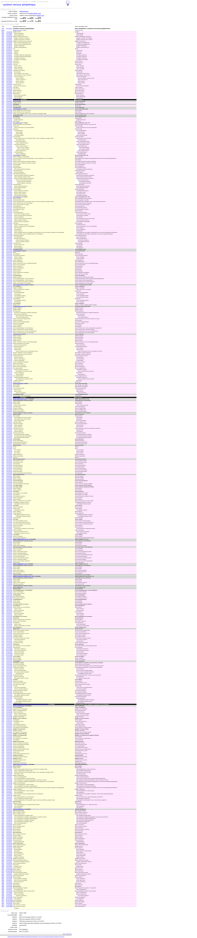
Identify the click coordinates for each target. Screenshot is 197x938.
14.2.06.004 (9, 580)
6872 (3, 901)
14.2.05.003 (9, 567)
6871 (3, 898)
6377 (3, 115)
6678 (3, 580)
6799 (3, 767)
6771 (3, 724)
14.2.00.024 (9, 65)
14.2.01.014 (9, 119)
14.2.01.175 (9, 369)
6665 (3, 560)
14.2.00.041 (9, 92)
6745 (3, 684)
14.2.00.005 (9, 36)
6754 (3, 698)
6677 (3, 579)
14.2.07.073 (9, 702)
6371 (3, 105)
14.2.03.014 (9, 465)
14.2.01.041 (9, 161)
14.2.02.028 (9, 439)
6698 (3, 611)
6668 (3, 565)
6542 (3, 371)
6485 (3, 281)
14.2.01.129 (9, 297)
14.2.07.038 (9, 645)
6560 (3, 398)
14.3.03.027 (9, 857)
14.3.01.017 (9, 730)
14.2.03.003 (9, 448)
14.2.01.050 (9, 175)
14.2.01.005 (9, 105)
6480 (3, 274)
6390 (3, 135)
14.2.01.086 (9, 230)
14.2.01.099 (9, 250)
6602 (3, 463)
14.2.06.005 (9, 582)
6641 (3, 523)
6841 (3, 854)
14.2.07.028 (9, 630)
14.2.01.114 (9, 274)
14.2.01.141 (9, 315)
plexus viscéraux (18, 809)
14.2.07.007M (9, 597)
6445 (3, 220)
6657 (3, 548)
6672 (3, 571)
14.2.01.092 (9, 240)
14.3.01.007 (9, 715)
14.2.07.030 (9, 633)
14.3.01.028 (9, 747)
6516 (3, 329)
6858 (3, 880)
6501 (3, 306)
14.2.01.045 (9, 167)
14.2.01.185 (9, 385)
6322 (3, 28)
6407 (3, 161)
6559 (3, 397)
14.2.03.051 (9, 522)
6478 (3, 270)
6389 (3, 133)
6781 (3, 739)
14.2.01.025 (9, 136)
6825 (3, 829)
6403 (3, 155)
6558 (3, 395)
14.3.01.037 (9, 761)
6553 (3, 388)
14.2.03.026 (9, 483)
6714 (3, 636)
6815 (3, 806)
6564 (3, 405)
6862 (3, 886)
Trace (39, 13)
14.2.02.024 (9, 432)
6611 (3, 477)
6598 (3, 457)
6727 (3, 656)
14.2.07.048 (9, 664)
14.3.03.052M (9, 900)
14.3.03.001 (9, 809)
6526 (3, 346)
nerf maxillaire (16, 155)
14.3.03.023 (9, 850)
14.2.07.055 (9, 675)
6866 (3, 892)
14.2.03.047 (9, 516)
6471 (3, 260)
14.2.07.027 (9, 628)
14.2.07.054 (9, 673)
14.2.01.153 (9, 334)
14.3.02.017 (9, 803)
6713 (3, 634)
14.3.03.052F (9, 897)
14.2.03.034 (9, 496)
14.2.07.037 (9, 644)
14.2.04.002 (9, 540)
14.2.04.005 (9, 545)
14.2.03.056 (9, 530)
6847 (3, 863)
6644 (3, 528)
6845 (3, 860)
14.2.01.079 (9, 220)
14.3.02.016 (9, 801)
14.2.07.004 (9, 591)
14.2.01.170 (9, 361)
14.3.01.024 (9, 741)
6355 (3, 81)
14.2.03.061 (9, 537)
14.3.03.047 (9, 889)
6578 (3, 426)
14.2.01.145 (9, 321)
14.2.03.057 (9, 531)
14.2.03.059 (9, 534)
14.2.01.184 (9, 383)
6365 (3, 96)
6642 (3, 525)
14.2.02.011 (9, 412)
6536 (3, 361)
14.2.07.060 (9, 682)
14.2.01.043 (9, 164)
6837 (3, 847)
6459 (3, 241)
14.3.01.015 (9, 727)
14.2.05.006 (9, 571)
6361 (3, 90)
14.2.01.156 (9, 338)
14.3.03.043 (9, 883)
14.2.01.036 (9, 153)
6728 (3, 658)
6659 (3, 551)
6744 (3, 682)
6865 (3, 891)
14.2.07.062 (9, 685)
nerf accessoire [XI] (18, 383)
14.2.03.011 (9, 460)
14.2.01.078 (9, 218)
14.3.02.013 (9, 792)
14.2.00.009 (9, 42)
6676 (3, 577)
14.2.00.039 (9, 88)
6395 (3, 142)
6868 (3, 895)
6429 (3, 195)
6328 (3, 39)
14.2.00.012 (9, 47)
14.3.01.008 (9, 716)
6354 (3, 79)
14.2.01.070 (9, 206)
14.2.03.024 (9, 480)
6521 (3, 337)
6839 (3, 850)
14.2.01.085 (9, 229)
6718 (3, 642)
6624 (3, 497)
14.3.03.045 (9, 886)
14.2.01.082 (9, 224)
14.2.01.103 (9, 257)
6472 (3, 261)
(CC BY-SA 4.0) (61, 936)
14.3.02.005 (9, 773)
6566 (3, 408)
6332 (3, 45)
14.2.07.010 (9, 602)
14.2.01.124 (9, 289)
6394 (3, 141)
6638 (3, 519)
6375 (3, 112)
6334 (3, 48)
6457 (3, 238)
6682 (3, 587)
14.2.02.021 (9, 428)
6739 (3, 675)
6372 (3, 107)
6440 (3, 212)
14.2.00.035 (9, 82)
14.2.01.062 (9, 193)
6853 (3, 872)
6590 (3, 445)
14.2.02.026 (9, 436)
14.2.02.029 (9, 440)
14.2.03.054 (9, 527)
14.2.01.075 (9, 213)
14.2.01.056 (9, 184)
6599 (3, 459)
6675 (3, 576)
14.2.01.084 (9, 227)
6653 (3, 542)
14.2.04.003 (9, 542)
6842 (3, 855)
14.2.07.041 (9, 651)
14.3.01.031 (9, 752)
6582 (3, 432)
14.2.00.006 (9, 38)
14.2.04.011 (9, 554)
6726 (3, 655)
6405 (3, 158)
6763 (3, 712)
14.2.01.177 (9, 372)
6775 (3, 730)
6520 (3, 335)
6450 (3, 227)
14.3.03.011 (9, 832)
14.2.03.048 (9, 517)
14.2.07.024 (9, 624)
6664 (3, 559)
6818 (3, 810)
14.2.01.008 (9, 110)
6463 (3, 247)
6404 (3, 156)
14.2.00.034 (9, 81)
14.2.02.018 (9, 423)
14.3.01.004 (9, 710)
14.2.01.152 (9, 332)
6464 (3, 249)
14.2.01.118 (9, 280)
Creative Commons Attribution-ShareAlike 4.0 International (48, 936)
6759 (3, 705)
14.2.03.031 (9, 491)
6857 (3, 878)
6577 (3, 425)
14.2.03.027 (9, 485)
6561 (3, 400)
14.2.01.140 (9, 314)
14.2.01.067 (9, 201)
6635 (3, 514)
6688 (3, 596)
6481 (3, 275)
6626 (3, 500)
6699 (3, 613)
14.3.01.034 (9, 756)
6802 (3, 775)
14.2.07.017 (9, 613)
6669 (3, 567)
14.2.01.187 (9, 388)
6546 (3, 377)
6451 (3, 229)
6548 (3, 380)
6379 (3, 118)
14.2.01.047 (9, 170)
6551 (3, 385)
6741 (3, 678)
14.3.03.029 (9, 860)
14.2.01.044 (9, 166)
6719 (3, 644)
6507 (3, 315)
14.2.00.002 (9, 31)
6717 (3, 641)
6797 (3, 764)
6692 (3, 602)
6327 (3, 38)
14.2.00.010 (9, 44)
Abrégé (31, 13)
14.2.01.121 (9, 284)
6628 (3, 503)
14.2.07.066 (9, 692)
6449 (3, 226)
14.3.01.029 (9, 749)
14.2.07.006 (9, 594)
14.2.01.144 (9, 320)
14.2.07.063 (9, 687)
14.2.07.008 (9, 599)
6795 (3, 761)
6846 (3, 861)
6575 (3, 422)
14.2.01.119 (9, 281)
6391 (3, 136)
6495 (3, 297)
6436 (3, 206)
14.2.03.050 (9, 520)
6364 (3, 95)
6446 (3, 221)
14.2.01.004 (9, 104)
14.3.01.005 (9, 712)
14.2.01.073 (9, 210)
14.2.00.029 (9, 73)
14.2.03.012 (9, 462)
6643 (3, 527)
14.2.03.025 (9, 482)
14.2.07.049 (9, 665)
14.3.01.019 (9, 733)
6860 (3, 883)
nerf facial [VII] (16, 250)
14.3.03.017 (9, 841)
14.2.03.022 (9, 477)
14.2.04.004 (9, 543)
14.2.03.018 (9, 471)
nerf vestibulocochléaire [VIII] (20, 284)
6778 (3, 735)
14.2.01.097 (9, 247)
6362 (3, 92)
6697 (3, 610)
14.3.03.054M (9, 901)
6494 (3, 295)
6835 (3, 844)
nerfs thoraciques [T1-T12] (21, 539)
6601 (3, 462)
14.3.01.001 (9, 705)
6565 (3, 406)
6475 (3, 266)
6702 (3, 618)
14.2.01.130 (9, 298)
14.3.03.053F (9, 898)
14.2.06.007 (9, 585)
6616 (3, 485)
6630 (3, 506)
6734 (3, 667)
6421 (3, 183)
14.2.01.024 (9, 135)
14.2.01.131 (9, 300)
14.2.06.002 (9, 577)
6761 (3, 709)
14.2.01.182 (9, 380)
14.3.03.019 (9, 844)
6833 (3, 841)
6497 (3, 300)
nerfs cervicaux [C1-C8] (20, 398)
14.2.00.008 (9, 41)
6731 (3, 662)
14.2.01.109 (9, 266)
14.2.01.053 (9, 179)
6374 (3, 110)
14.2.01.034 (9, 150)
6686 (3, 593)
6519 (3, 334)
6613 (3, 480)
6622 (3, 494)
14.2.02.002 (9, 398)
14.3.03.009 (9, 829)
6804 (3, 779)
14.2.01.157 (9, 340)
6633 (3, 511)
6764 (3, 713)
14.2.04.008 (9, 550)
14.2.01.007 (9, 109)
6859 (3, 881)
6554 (3, 389)
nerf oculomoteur (17, 109)
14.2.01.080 (9, 221)
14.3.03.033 (9, 866)
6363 (3, 93)
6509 (3, 318)
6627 (3, 502)
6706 (3, 624)
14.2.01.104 (9, 258)
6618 (3, 488)
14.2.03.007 (9, 454)
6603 (3, 465)
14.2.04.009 (9, 551)
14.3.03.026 (9, 855)
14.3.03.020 (9, 846)
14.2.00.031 (9, 76)
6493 (3, 294)
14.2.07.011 (9, 604)
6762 (3, 710)
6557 (3, 394)
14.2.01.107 (9, 263)
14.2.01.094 (9, 243)
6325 (3, 34)
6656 (3, 547)
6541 (3, 369)
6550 (3, 383)
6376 (3, 113)
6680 (3, 584)
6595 (3, 452)
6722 (3, 648)
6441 (3, 213)
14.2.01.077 (9, 216)
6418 (3, 178)
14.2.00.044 (9, 96)
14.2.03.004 (9, 449)
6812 (3, 801)
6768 (3, 719)
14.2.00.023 (9, 64)
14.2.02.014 (9, 417)
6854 (3, 874)
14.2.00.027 (9, 70)
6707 (3, 625)
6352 (3, 76)
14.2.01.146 (9, 323)
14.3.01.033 (9, 755)
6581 (3, 431)
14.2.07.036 (9, 642)
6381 (3, 121)
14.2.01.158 (9, 343)
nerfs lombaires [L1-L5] (20, 564)
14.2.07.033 (9, 638)
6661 (3, 554)
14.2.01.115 (9, 275)
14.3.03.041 (9, 880)
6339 (3, 56)
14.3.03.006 (9, 824)
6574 (3, 420)
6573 (3, 419)
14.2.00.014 (9, 50)
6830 (3, 837)
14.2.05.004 (9, 568)
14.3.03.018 (9, 843)
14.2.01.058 (9, 187)
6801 (3, 773)
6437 (3, 207)
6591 (3, 446)
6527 (3, 348)
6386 (3, 129)
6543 (3, 372)
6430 (3, 196)
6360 (3, 88)
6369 (3, 102)
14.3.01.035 (9, 758)
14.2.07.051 (9, 668)
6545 (3, 375)
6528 (3, 349)
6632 (3, 510)
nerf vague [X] (16, 334)
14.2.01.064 (9, 196)
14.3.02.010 (9, 786)
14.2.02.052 (9, 408)
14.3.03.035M (9, 870)
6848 (3, 864)
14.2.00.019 (9, 58)
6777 (3, 733)
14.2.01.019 (9, 127)
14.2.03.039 (9, 503)
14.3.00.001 (9, 704)
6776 (3, 732)
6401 (3, 152)
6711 (3, 631)
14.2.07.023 (9, 622)
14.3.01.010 (9, 719)
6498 (3, 301)
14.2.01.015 (9, 121)
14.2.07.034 (9, 639)
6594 (3, 451)
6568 (3, 411)
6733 (3, 665)
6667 (3, 564)
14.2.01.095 (9, 244)
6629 (3, 505)
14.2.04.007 (9, 548)
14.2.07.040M (9, 650)
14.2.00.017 (9, 55)
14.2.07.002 (9, 588)
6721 (3, 647)
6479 (3, 272)
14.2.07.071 (9, 699)
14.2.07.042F (9, 653)
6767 (3, 718)
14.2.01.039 (9, 158)
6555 (3, 391)
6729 (3, 659)
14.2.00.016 (9, 53)
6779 (3, 736)
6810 (3, 795)
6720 (3, 645)
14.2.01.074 (9, 212)
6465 (3, 250)
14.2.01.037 (9, 155)
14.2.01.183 (9, 382)
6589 (3, 443)
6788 (3, 750)
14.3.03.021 (9, 847)
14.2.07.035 (9, 641)
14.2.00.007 (9, 39)
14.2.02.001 (9, 397)
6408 (3, 162)
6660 (3, 553)
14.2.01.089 (9, 235)
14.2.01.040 (9, 159)
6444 (3, 218)
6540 (3, 368)
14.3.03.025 (9, 854)
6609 (3, 474)
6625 (3, 499)
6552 (3, 386)
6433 (3, 201)
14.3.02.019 (9, 806)
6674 (3, 574)
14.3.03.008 (9, 827)
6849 (3, 866)
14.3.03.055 (9, 903)
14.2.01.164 (9, 352)
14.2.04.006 (9, 547)
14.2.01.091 (9, 238)
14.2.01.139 (9, 312)
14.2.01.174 (9, 368)
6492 (3, 292)
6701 (3, 616)
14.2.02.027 (9, 437)
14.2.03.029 (9, 488)
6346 (3, 67)
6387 (3, 130)
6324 (3, 33)
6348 (3, 70)
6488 (3, 286)
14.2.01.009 (9, 112)
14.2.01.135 (9, 306)
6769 (3, 721)
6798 (3, 766)
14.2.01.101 (9, 254)
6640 (3, 522)
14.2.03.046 (9, 514)
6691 (3, 601)
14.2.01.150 (9, 329)
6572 (3, 417)
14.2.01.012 (9, 116)
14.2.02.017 (9, 422)
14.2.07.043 (9, 656)
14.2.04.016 (9, 562)
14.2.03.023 (9, 479)
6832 (3, 840)
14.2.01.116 (9, 277)
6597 (3, 456)
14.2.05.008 (9, 574)
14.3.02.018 (9, 804)
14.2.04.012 (9, 556)
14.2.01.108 (9, 264)
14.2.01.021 (9, 130)
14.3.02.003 (9, 767)
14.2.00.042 (9, 93)
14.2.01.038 (9, 156)
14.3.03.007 (9, 826)
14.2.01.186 (9, 386)
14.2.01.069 (9, 204)
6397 (3, 146)
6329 (3, 41)
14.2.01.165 (9, 354)
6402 (3, 153)
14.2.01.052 (9, 178)
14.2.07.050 (9, 667)
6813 (3, 803)
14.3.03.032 (9, 864)
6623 (3, 496)
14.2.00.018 (9, 56)
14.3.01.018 (9, 732)
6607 (3, 471)
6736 (3, 670)
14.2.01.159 (9, 345)
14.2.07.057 (9, 678)
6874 (3, 904)
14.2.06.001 (9, 576)
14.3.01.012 (9, 722)
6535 (3, 360)
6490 (3, 289)
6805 (3, 783)
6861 (3, 884)
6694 (3, 605)
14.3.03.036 (9, 872)
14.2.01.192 (9, 395)
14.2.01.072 (9, 209)
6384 (3, 125)
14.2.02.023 (9, 431)
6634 (3, 513)
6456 (3, 237)
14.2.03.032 (9, 493)
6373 (3, 109)
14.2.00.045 (9, 98)
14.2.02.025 (9, 434)
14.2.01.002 (9, 101)
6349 (3, 71)
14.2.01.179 (9, 375)
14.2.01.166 (9, 355)
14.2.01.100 (9, 252)
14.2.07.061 (9, 684)
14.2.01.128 (9, 295)
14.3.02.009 (9, 783)
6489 (3, 287)
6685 (3, 591)
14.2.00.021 (9, 61)
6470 (3, 258)
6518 (3, 332)
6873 (3, 903)
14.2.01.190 (9, 392)
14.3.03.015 (9, 838)
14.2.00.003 (9, 33)
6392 (3, 138)
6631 (3, 508)
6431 (3, 198)
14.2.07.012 (9, 605)
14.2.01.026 (9, 138)
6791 (3, 755)
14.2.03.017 (9, 469)
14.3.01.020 (9, 735)
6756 (3, 701)
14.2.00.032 (9, 78)
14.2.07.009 (9, 601)
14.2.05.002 (9, 565)
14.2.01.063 (9, 195)
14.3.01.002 (9, 707)
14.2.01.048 (9, 172)
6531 (3, 354)
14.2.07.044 (9, 658)
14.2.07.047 (9, 662)
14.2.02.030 (9, 442)
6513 (3, 324)
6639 (3, 520)
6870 (3, 900)
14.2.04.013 (9, 557)
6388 (3, 132)
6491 (3, 291)
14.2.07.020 (9, 618)
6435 (3, 204)
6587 (3, 440)
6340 (3, 58)
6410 (3, 166)
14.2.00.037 (9, 85)
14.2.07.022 (9, 621)
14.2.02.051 (9, 406)
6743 (3, 681)
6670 (3, 568)
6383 (3, 124)
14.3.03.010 (9, 830)
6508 (3, 317)
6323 (3, 31)
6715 (3, 638)
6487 (3, 284)
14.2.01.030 (9, 144)
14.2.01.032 (9, 147)
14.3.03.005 (9, 820)
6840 (3, 852)
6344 (3, 64)
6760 (3, 707)
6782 (3, 741)
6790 (3, 753)
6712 (3, 633)
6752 (3, 695)
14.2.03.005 (9, 451)
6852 (3, 870)
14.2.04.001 (9, 539)
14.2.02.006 (9, 405)
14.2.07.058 (9, 679)
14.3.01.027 (9, 746)
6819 (3, 812)
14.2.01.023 (9, 133)
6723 (3, 650)
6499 (3, 303)
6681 (3, 585)
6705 (3, 622)
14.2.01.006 (9, 107)
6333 (3, 47)
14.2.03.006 (9, 452)
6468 (3, 255)
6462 (3, 246)
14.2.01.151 (9, 331)
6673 (3, 573)
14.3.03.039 (9, 877)
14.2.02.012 (9, 414)
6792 (3, 756)
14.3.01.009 (9, 718)
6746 (3, 685)
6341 (3, 59)
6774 (3, 729)
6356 (3, 82)
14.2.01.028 (9, 141)
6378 (3, 116)
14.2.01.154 (9, 335)
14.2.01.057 (9, 186)
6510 (3, 320)
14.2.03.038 (9, 502)
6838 (3, 849)
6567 (3, 409)
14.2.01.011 (9, 115)
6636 (3, 516)
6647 (3, 533)
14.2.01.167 (9, 357)
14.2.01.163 (9, 351)
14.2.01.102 (9, 255)
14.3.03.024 (9, 852)
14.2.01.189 (9, 391)
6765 (3, 715)
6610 (3, 476)
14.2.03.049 (9, 519)
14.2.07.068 (9, 695)
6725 (3, 653)
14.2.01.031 (9, 146)
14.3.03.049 (9, 892)
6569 (3, 412)
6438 (3, 209)
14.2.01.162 (9, 349)
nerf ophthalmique (17, 122)
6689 (3, 597)
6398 (3, 147)
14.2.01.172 (9, 365)
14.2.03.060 (9, 536)
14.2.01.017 (9, 124)
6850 (3, 867)
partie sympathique (18, 705)
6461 (3, 244)
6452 (3, 230)
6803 (3, 776)
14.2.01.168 (9, 358)
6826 (3, 830)
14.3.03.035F (9, 869)
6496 (3, 298)
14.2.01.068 (9, 203)
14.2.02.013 (9, 415)
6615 (3, 483)
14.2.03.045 (9, 513)
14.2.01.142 (9, 317)
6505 (3, 312)
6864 (3, 889)
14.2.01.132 (9, 301)
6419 (3, 179)
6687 (3, 594)
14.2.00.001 (9, 28)
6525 (3, 345)
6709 (3, 628)
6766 (3, 716)
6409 (3, 164)
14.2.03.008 (9, 456)
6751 (3, 693)
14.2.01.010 (9, 113)
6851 (3, 869)
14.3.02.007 (9, 776)
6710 (3, 630)
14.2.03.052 (9, 523)
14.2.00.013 (9, 48)
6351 (3, 75)
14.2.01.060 (9, 190)
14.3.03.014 (9, 837)
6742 (3, 679)
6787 (3, 749)
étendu (35, 13)
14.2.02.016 (9, 420)
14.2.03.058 (9, 533)
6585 (3, 437)
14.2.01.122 (9, 286)
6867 (3, 894)
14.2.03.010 (9, 459)
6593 (3, 449)
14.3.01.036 (9, 759)
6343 (3, 62)
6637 (3, 517)
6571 (3, 415)
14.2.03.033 (9, 494)
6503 (3, 309)
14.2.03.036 (9, 499)
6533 (3, 357)
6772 (3, 725)
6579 (3, 428)
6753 (3, 696)
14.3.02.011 (9, 789)
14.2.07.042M (9, 655)
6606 (3, 469)
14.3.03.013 (9, 835)
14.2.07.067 (9, 693)
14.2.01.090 (9, 237)
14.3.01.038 (9, 763)
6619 (3, 489)
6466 (3, 252)
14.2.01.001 (9, 87)
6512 (3, 323)
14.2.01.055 (9, 183)
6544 (3, 374)
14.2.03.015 (9, 466)
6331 (3, 44)
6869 (3, 897)
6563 (3, 403)
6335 (3, 50)
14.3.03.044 (9, 884)
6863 (3, 887)
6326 (3, 36)
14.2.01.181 (9, 378)
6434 (3, 203)
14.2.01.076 (9, 215)
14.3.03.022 (9, 849)
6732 (3, 664)
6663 (3, 557)
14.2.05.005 (9, 570)
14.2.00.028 (9, 71)
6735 (3, 668)
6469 (3, 257)
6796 (3, 763)
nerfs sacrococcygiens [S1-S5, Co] (23, 576)
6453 (3, 232)
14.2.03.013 (9, 463)
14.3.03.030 (9, 861)
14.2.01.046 (9, 169)
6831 (3, 838)
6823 (3, 826)
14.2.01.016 (9, 122)
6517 (3, 331)
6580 (3, 429)
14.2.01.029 (9, 142)
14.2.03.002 (9, 446)
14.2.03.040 (9, 505)
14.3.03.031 (9, 863)
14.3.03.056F (9, 904)
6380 (3, 119)
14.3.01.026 (9, 744)
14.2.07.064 (9, 688)
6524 (3, 343)
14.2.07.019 (9, 616)
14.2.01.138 (9, 311)
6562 (3, 402)
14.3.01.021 (9, 736)
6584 (3, 436)
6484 (3, 280)
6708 (3, 627)
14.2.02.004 (9, 402)
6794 (3, 759)
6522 (3, 338)
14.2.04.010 (9, 553)
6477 (3, 269)
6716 (3, 639)
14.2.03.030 (9, 489)
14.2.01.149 (9, 328)
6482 (3, 277)
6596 (3, 454)
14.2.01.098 (9, 249)
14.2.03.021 (9, 476)
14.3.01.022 (9, 738)
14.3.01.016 (9, 729)
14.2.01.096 (9, 246)
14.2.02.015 (9, 419)
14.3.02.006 (9, 775)
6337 (3, 53)
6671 (3, 570)
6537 (3, 363)
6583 (3, 434)
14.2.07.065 (9, 690)
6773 (3, 727)
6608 (3, 473)
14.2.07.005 (9, 593)
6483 (3, 278)
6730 (3, 661)
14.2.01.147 (9, 324)
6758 (3, 704)
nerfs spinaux (16, 397)
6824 (3, 827)
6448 (3, 224)
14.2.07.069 (9, 696)
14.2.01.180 (9, 377)
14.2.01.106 (9, 261)
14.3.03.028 (9, 858)
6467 (3, 254)
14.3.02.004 (9, 770)
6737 (3, 671)
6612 (3, 479)
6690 (3, 599)
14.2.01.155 (9, 337)
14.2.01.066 (9, 200)
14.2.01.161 (9, 348)
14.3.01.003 (9, 709)
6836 (3, 846)
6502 (3, 307)
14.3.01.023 (9, 739)
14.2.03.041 (9, 506)
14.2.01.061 (9, 192)
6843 (3, 857)
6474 (3, 264)
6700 (3, 614)
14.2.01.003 (9, 102)
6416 (3, 175)
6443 (3, 216)
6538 (3, 365)
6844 (3, 858)
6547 (3, 378)
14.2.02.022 (9, 429)
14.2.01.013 (9, 118)
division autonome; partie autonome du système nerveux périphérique (30, 704)
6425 (3, 189)
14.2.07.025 (9, 625)
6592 (3, 448)
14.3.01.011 (9, 721)
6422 (3, 184)
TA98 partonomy (24, 11)
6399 (3, 149)
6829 (3, 835)
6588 (3, 442)
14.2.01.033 (9, 149)
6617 (3, 486)
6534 (3, 358)
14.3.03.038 (9, 875)
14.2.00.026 (9, 68)
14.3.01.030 (9, 750)
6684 (3, 590)
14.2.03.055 (9, 528)
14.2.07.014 (9, 608)
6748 (3, 688)
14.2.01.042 (9, 162)
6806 (3, 786)
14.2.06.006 (9, 584)
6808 (3, 790)
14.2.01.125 (9, 291)
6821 (3, 820)
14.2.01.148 (9, 326)
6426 (3, 190)
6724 (3, 651)
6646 (3, 531)
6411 (3, 167)
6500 (3, 304)
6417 (3, 176)
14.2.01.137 (9, 309)
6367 (3, 99)
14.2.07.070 (9, 698)
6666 (3, 562)
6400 (3, 150)
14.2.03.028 (9, 486)
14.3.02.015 (9, 798)
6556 (3, 392)
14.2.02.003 (9, 400)
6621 (3, 493)
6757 (3, 702)
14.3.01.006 (9, 713)
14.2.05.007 (9, 573)
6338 (3, 55)
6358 (3, 85)
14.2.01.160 (9, 346)
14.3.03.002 (9, 810)
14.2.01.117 (9, 278)
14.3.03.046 (9, 887)
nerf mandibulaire (17, 196)
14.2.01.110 (9, 267)
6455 (3, 235)
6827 (3, 832)
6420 (3, 181)
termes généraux (17, 30)
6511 (3, 321)
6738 (3, 673)
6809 (3, 792)
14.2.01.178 (9, 374)
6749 (3, 690)
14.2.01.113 (9, 272)
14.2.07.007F (9, 596)
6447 (3, 223)
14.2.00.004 (9, 34)
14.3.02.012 (9, 790)
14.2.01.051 (9, 176)
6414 (3, 172)
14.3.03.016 (9, 840)
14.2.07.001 (9, 587)
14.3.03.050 (9, 894)
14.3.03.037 (9, 874)
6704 (3, 621)
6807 (3, 789)
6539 (3, 366)
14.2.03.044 (9, 511)
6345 (3, 65)
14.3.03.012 (9, 833)
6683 (3, 588)
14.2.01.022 (9, 132)
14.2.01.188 (9, 389)
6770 (3, 722)
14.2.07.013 (9, 607)
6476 (3, 267)
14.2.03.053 (9, 525)
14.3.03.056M (9, 906)
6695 (3, 607)
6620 (3, 491)
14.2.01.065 (9, 198)
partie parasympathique (20, 764)
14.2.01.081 (9, 223)
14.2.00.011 (9, 45)
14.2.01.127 (9, 294)
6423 (3, 186)
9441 (3, 341)
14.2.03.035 (9, 497)
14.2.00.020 (9, 59)
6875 (3, 906)
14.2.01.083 (9, 226)
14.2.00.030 (9, 75)
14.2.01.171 (9, 363)
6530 (3, 352)
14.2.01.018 (9, 125)
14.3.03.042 (9, 881)
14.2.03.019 (9, 473)
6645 (3, 530)
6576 (3, 423)
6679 (3, 582)
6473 (3, 263)
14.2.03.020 (9, 474)
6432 (3, 200)
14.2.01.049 (9, 173)
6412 (3, 169)
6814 (3, 804)
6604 (3, 466)
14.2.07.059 (9, 681)
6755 (3, 699)
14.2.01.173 (9, 366)
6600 (3, 460)
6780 (3, 738)
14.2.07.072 (9, 701)
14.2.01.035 (9, 152)
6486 (3, 283)
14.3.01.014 (9, 725)
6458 (3, 240)
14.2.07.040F (9, 648)
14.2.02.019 (9, 425)
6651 (3, 539)
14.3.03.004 (9, 813)
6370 (3, 104)
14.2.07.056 (9, 676)
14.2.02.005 (9, 403)
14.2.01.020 (9, 129)
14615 (2, 30)
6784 (3, 744)
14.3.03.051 (9, 895)
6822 (3, 824)
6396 (3, 144)
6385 (3, 127)
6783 (3, 742)
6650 (3, 537)
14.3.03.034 (9, 867)
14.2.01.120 (9, 283)
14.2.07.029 (9, 631)
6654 (3, 543)
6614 (3, 482)
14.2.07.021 (9, 619)
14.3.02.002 (9, 766)
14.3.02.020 (9, 807)
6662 (3, 556)
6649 (3, 536)
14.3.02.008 (9, 779)
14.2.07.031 (9, 634)
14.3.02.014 (9, 795)
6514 (3, 326)
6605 (3, 468)
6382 (3, 122)
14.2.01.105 (9, 260)
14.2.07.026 (9, 627)
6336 (3, 51)
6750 (3, 692)
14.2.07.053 (9, 671)
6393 (3, 139)
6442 (3, 215)
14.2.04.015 (9, 560)
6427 (3, 192)
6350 (3, 73)
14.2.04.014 (9, 559)
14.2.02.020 (9, 426)
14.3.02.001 (9, 764)
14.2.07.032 (9, 636)
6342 (3, 61)
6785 (3, 746)
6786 (3, 747)
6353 (3, 78)
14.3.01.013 (9, 724)
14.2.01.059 (9, 189)
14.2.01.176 (9, 371)
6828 (3, 833)
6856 (3, 877)
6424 (3, 187)
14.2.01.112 (9, 270)
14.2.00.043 (9, 95)
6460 (3, 243)
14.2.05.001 (9, 564)
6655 (3, 545)
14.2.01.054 (9, 181)
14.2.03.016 (9, 468)
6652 (3, 540)
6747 (3, 687)
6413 (3, 170)
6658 (3, 550)
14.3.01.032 (9, 753)
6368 (3, 101)
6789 (3, 752)
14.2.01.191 (9, 394)
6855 (3, 875)
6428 (3, 193)
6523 (3, 340)
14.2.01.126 (9, 292)
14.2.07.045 (9, 659)
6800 (3, 770)
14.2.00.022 (9, 62)
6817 (3, 809)
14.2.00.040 (9, 90)
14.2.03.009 (9, 457)
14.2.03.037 (9, 500)
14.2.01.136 (9, 307)
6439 (3, 210)
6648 (3, 534)
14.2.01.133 (9, 303)
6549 (3, 382)
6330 (3, 42)
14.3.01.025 (9, 742)
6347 (3, 68)
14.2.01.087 (9, 232)
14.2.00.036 (9, 84)
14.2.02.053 (9, 409)
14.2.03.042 (9, 508)
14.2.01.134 (9, 304)
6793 (3, 758)
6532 (3, 355)
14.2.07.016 (9, 611)
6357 (3, 84)
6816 (3, 807)
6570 (3, 414)
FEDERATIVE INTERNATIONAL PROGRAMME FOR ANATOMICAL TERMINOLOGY (22, 936)
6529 (3, 351)
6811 (3, 798)
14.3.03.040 (9, 878)
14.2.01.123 (9, 287)
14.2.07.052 (9, 670)
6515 (3, 328)
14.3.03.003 (9, 812)
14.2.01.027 (9, 139)
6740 (3, 676)
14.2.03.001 (9, 445)
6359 (3, 87)
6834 (3, 843)
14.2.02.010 (9, 411)
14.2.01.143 (9, 318)
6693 (3, 604)
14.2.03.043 (9, 510)
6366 (3, 98)
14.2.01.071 (9, 207)
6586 (3, 439)
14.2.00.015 (9, 51)
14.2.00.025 (9, 67)
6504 (3, 311)
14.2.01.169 (9, 360)
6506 (3, 314)
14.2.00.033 (9, 79)
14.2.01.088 (9, 233)
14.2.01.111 (9, 269)
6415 (3, 173)
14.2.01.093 (9, 241)
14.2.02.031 (9, 443)
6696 (3, 608)
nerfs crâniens (16, 99)
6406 (3, 159)
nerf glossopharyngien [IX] (19, 306)
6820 (3, 813)
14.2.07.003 (9, 590)
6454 (3, 233)
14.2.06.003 (9, 579)
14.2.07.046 (9, 661)
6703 (3, 619)
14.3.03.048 (9, 891)
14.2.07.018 (9, 614)
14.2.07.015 (9, 610)
